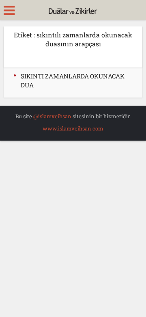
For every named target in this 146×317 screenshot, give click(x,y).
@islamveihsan (52, 116)
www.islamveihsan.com (73, 128)
